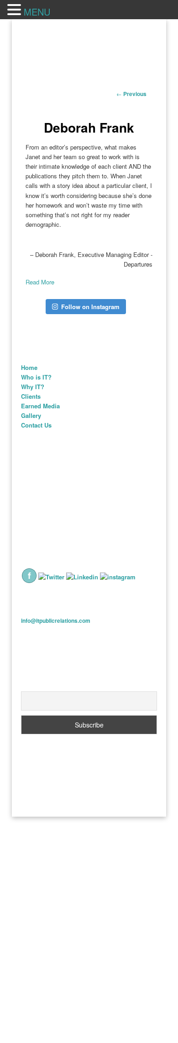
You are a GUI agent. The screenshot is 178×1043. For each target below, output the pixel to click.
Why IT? (32, 386)
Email (29, 686)
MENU (37, 11)
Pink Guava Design (122, 787)
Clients (31, 396)
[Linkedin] (82, 576)
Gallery (31, 415)
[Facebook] (29, 581)
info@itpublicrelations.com (55, 620)
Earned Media (40, 405)
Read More (40, 282)
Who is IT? (36, 377)
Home (29, 367)
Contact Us (36, 425)
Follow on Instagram (90, 306)
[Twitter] (51, 576)
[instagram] (117, 576)
